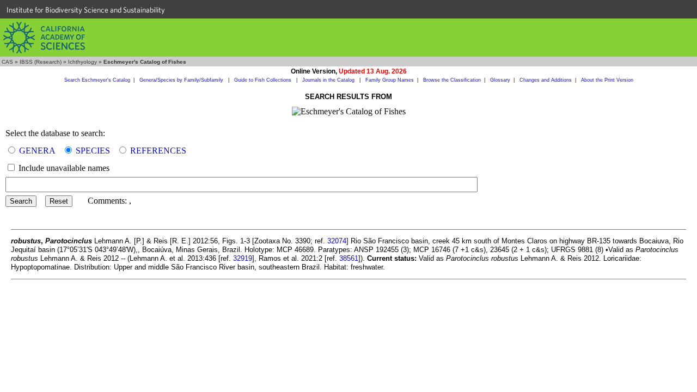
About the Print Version (607, 80)
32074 (336, 241)
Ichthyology (82, 62)
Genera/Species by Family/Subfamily (182, 80)
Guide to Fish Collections (263, 80)
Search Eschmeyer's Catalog (97, 80)
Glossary (500, 80)
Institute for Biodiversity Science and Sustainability (86, 9)
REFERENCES (158, 150)
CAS (7, 62)
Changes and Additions (545, 80)
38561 (348, 258)
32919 (242, 258)
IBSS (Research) (41, 62)
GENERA (37, 150)
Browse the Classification (452, 80)
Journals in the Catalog (329, 80)
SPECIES (93, 150)
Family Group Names (389, 80)
